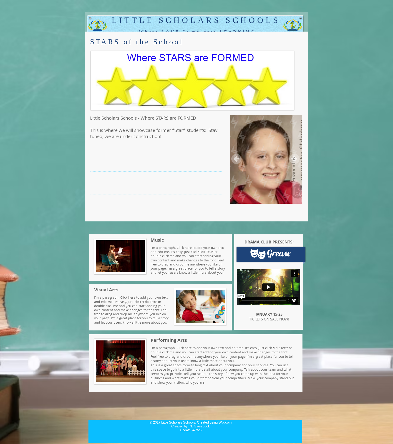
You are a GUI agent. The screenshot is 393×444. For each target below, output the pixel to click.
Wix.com (225, 422)
